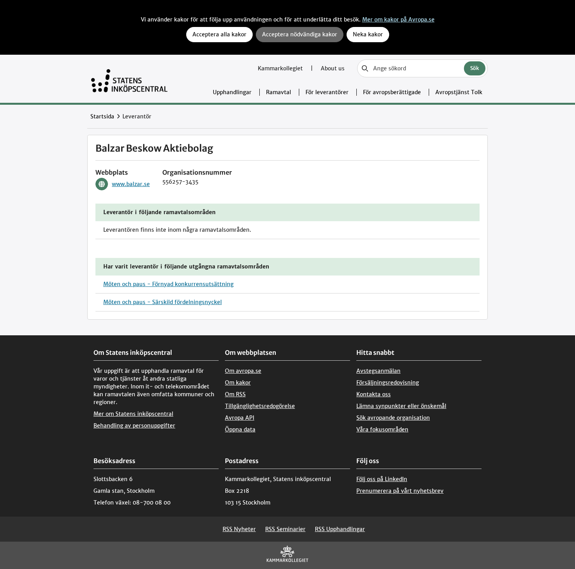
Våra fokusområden (382, 429)
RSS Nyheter (239, 529)
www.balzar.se (131, 184)
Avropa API (239, 417)
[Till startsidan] (129, 78)
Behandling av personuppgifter (134, 425)
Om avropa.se (243, 370)
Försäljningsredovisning (387, 382)
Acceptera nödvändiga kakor (299, 34)
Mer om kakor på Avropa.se (398, 19)
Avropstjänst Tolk (458, 92)
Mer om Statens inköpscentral (133, 413)
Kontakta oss (373, 394)
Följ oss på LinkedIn (381, 479)
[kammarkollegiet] (287, 555)
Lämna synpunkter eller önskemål (401, 406)
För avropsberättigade (392, 92)
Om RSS (235, 394)
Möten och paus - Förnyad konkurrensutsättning (168, 284)
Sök (474, 68)
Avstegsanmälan (378, 370)
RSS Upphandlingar (340, 529)
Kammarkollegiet (281, 68)
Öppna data (240, 429)
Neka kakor (368, 34)
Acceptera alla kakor (219, 34)
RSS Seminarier (285, 529)
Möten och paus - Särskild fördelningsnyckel (162, 302)
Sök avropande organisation (393, 417)
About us (333, 68)
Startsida (102, 116)
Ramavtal (278, 92)
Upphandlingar (232, 92)
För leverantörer (327, 92)
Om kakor (238, 382)
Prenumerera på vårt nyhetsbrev (400, 490)
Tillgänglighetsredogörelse (260, 406)
